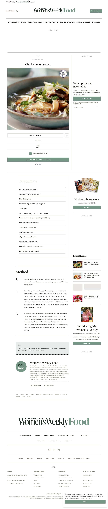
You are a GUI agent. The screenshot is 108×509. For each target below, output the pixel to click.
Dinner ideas (32, 22)
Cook (38, 145)
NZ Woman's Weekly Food (66, 480)
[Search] (17, 11)
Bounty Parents (63, 486)
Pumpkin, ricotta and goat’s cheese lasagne (91, 263)
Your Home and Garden (14, 483)
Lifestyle (96, 22)
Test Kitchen (61, 22)
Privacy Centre (87, 498)
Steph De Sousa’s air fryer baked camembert (92, 297)
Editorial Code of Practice (79, 458)
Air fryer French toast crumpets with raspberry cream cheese (92, 275)
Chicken (32, 394)
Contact (61, 458)
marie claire (87, 475)
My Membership (14, 22)
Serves (37, 141)
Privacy (30, 458)
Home (38, 56)
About (20, 458)
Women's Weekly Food (40, 153)
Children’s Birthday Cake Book (79, 22)
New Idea (37, 483)
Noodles (65, 394)
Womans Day (38, 475)
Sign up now (87, 98)
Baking (23, 22)
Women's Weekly (63, 475)
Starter (28, 396)
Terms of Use (77, 103)
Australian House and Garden (17, 475)
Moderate (38, 394)
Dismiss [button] (85, 502)
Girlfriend (86, 486)
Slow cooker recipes (46, 22)
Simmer (18, 396)
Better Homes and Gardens (16, 480)
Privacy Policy (92, 102)
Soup (23, 396)
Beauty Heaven (87, 480)
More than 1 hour (48, 394)
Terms (39, 458)
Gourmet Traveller (64, 483)
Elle (84, 478)
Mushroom (58, 394)
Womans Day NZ (39, 478)
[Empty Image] (77, 287)
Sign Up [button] (95, 11)
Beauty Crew (87, 483)
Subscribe (50, 458)
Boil (27, 394)
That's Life (37, 486)
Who (35, 480)
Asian (22, 394)
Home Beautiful (12, 478)
